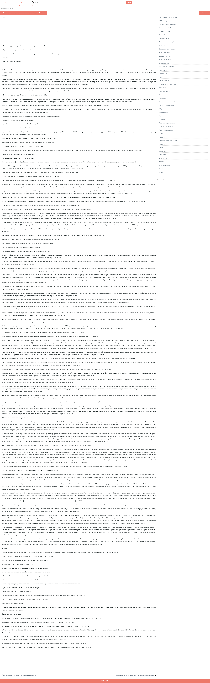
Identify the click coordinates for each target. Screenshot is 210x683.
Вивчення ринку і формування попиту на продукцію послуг (135, 675)
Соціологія (162, 151)
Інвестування (163, 70)
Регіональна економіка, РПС (168, 140)
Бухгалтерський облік (166, 28)
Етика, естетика (164, 63)
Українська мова (164, 165)
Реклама (162, 144)
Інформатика (163, 74)
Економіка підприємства (167, 49)
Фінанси (161, 172)
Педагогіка (162, 119)
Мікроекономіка (164, 109)
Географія (162, 35)
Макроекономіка (164, 91)
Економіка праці (164, 52)
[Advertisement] (79, 31)
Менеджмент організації (167, 102)
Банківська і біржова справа (168, 17)
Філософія (162, 169)
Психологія (162, 137)
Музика (161, 116)
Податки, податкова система (168, 123)
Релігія (161, 148)
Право (161, 133)
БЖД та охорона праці (166, 21)
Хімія (160, 176)
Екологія (162, 45)
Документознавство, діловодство (169, 42)
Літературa (162, 88)
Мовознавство (163, 112)
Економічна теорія (165, 59)
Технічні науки (163, 158)
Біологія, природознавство (167, 24)
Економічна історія (165, 56)
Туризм (161, 162)
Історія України (164, 81)
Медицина (162, 98)
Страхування (163, 155)
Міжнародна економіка (166, 105)
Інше (160, 77)
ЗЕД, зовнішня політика (166, 67)
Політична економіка (166, 130)
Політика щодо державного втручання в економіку (19, 675)
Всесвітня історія (164, 31)
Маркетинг (162, 95)
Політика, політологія (166, 126)
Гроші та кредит (164, 38)
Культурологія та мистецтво (168, 84)
